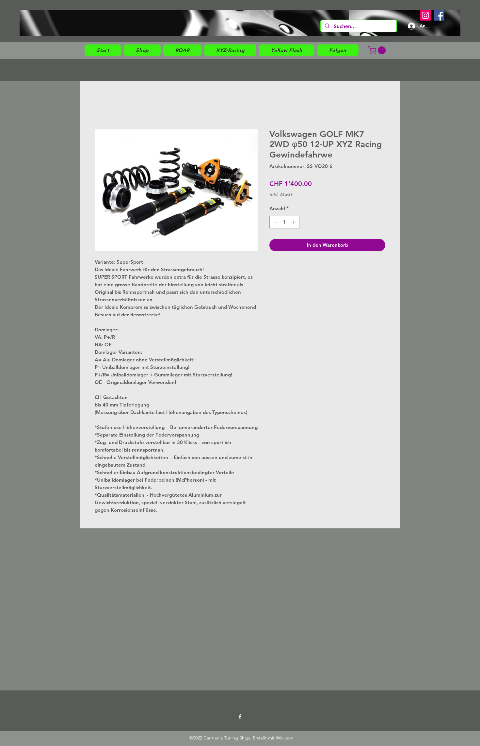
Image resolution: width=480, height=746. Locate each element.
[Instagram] (425, 15)
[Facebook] (439, 15)
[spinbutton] (284, 222)
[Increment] (294, 222)
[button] (142, 50)
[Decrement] (274, 222)
